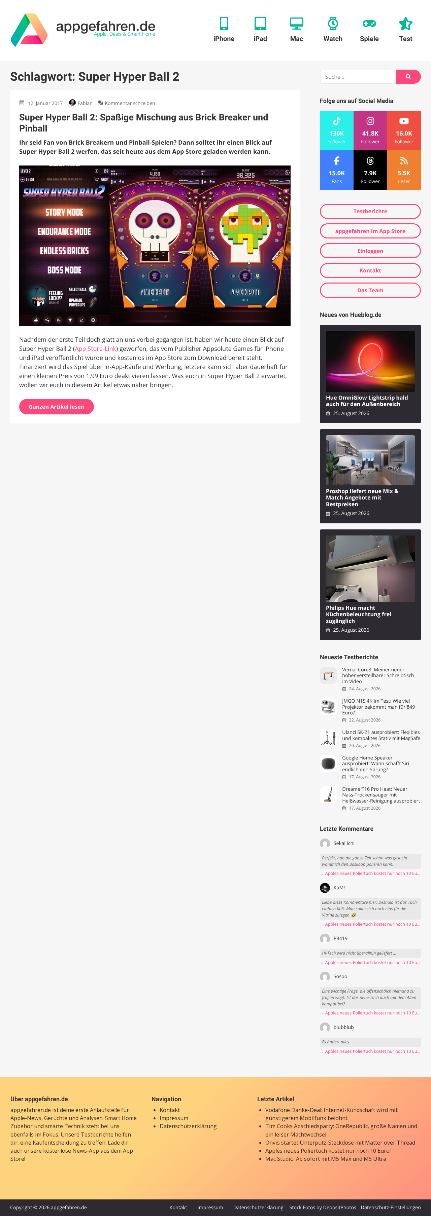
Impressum (174, 1118)
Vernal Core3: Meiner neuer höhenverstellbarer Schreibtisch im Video (378, 675)
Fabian (85, 103)
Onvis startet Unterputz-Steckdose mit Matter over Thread (340, 1142)
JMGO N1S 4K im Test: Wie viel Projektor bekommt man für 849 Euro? (378, 707)
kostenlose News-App (71, 1150)
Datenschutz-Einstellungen (391, 1207)
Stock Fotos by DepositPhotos (322, 1207)
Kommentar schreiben (130, 103)
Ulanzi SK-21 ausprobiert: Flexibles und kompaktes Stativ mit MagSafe (381, 735)
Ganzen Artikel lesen (57, 406)
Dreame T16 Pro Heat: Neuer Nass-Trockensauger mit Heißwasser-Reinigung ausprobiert (381, 795)
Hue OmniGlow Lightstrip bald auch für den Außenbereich (367, 401)
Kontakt (371, 270)
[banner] (83, 30)
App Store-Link (95, 349)
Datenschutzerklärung (188, 1126)
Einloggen (370, 251)
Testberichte (370, 211)
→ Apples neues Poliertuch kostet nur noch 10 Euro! (370, 873)
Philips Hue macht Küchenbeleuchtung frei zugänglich (358, 614)
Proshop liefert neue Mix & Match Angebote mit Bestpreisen (362, 498)
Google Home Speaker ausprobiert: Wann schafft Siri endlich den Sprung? (375, 764)
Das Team (370, 290)
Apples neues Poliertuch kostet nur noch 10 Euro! (328, 1150)
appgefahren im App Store (370, 231)
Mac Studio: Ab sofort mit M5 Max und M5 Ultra (325, 1158)
